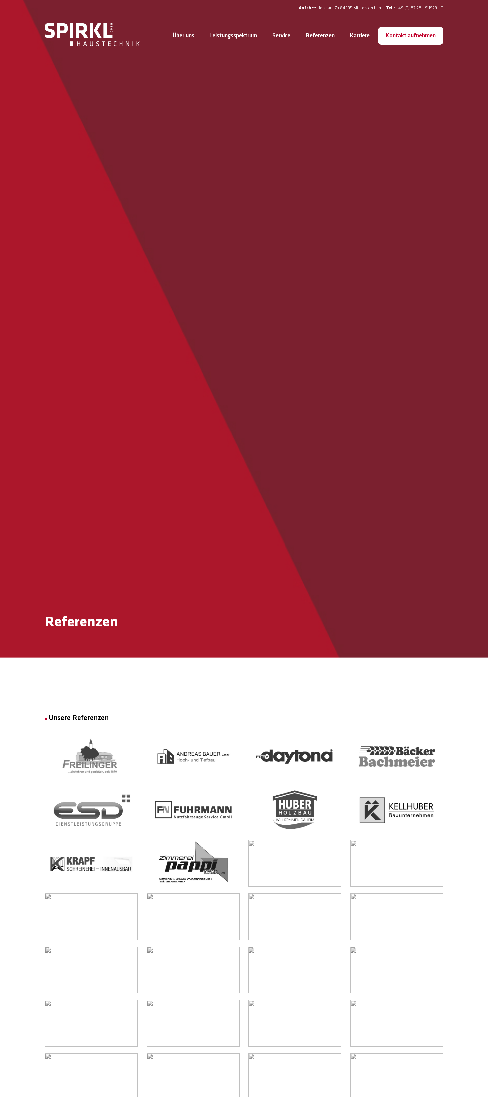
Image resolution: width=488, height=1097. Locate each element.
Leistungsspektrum (233, 36)
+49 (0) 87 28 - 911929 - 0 (419, 8)
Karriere (360, 36)
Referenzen (320, 36)
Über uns (183, 36)
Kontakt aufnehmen (411, 36)
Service (281, 36)
